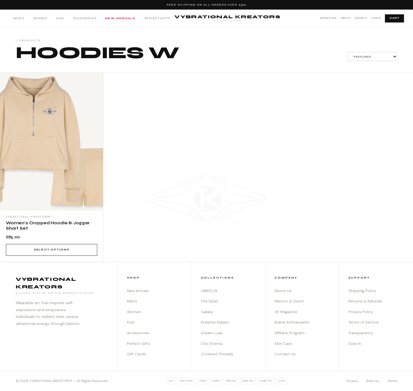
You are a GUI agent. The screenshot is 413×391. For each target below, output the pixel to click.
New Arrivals (120, 18)
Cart (394, 18)
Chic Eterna (211, 343)
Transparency (360, 333)
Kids (60, 18)
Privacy (352, 381)
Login (376, 18)
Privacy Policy (360, 311)
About (346, 18)
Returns (372, 381)
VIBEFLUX (209, 290)
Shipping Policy (362, 290)
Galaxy (207, 311)
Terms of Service (363, 322)
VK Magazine (285, 311)
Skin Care (283, 343)
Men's (18, 18)
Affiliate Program (289, 333)
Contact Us (285, 354)
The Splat (209, 301)
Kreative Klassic (215, 322)
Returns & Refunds (365, 301)
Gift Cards (136, 354)
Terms (392, 381)
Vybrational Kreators (227, 18)
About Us (283, 290)
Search (361, 18)
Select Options (51, 249)
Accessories (84, 18)
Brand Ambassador (292, 322)
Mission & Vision (289, 301)
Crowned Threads (217, 354)
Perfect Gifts (157, 18)
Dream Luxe (212, 333)
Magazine (328, 18)
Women (40, 18)
